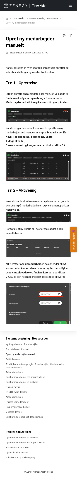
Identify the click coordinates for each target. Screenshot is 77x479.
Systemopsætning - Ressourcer (43, 18)
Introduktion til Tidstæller (17, 447)
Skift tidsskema (13, 359)
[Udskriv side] (64, 35)
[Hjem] (16, 5)
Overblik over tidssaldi (16, 392)
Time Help (38, 5)
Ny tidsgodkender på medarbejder (22, 344)
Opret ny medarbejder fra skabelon (22, 382)
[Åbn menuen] (70, 6)
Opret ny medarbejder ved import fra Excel (25, 377)
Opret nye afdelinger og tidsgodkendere (24, 417)
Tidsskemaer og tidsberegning (20, 457)
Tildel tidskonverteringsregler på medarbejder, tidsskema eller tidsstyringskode (35, 365)
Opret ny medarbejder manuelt (20, 23)
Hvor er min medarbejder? (18, 407)
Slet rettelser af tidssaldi (17, 349)
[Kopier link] (71, 35)
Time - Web (17, 18)
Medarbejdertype (13, 412)
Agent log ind (46, 472)
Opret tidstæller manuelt (17, 452)
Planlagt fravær (13, 387)
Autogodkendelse (14, 372)
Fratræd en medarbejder (17, 402)
